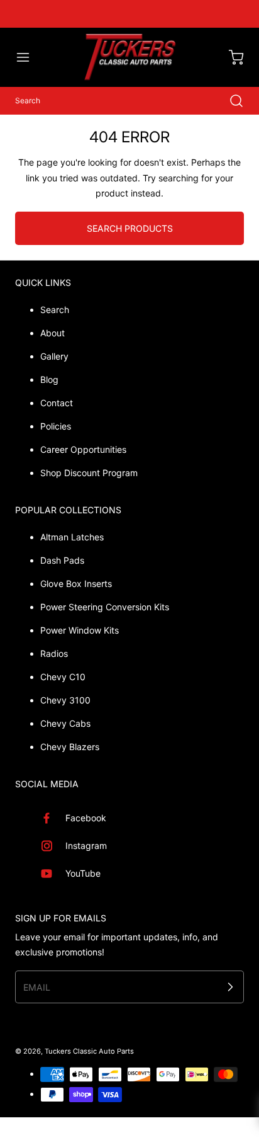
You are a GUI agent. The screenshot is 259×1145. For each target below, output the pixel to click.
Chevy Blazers (69, 746)
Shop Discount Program (89, 472)
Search (54, 309)
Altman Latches (72, 537)
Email (36, 986)
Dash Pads (62, 560)
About (52, 333)
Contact (56, 402)
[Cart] (230, 57)
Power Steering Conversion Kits (104, 606)
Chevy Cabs (65, 723)
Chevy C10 (62, 676)
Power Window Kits (79, 630)
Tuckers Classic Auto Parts (89, 1051)
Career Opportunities (83, 449)
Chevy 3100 (65, 700)
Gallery (54, 356)
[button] (29, 57)
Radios (54, 653)
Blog (49, 379)
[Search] (230, 101)
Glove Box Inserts (76, 583)
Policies (55, 426)
